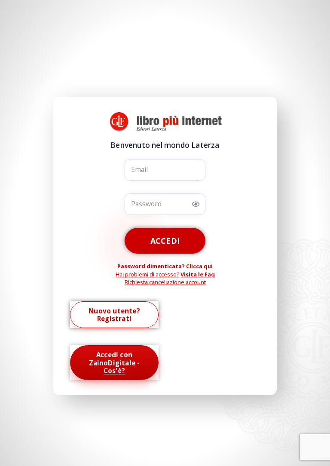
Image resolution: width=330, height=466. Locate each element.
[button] (195, 204)
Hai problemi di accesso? (147, 274)
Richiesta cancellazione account (165, 282)
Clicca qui (199, 266)
